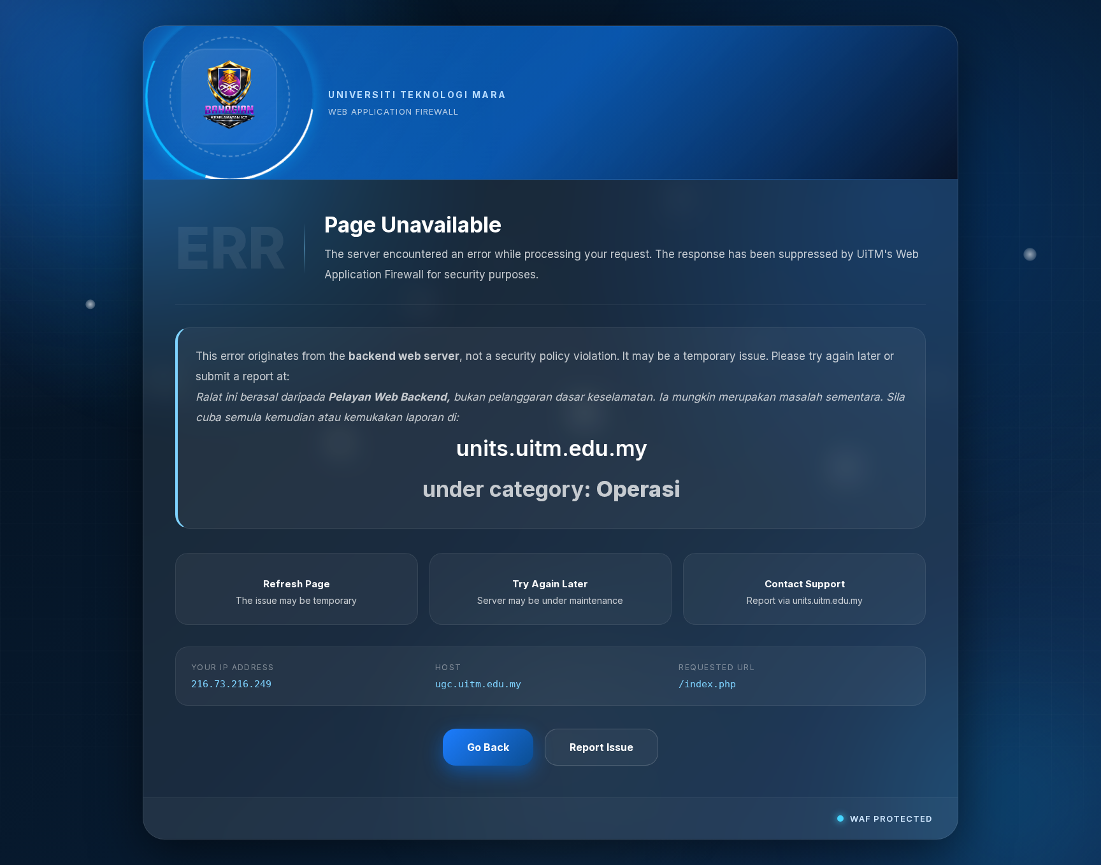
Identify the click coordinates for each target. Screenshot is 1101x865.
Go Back (488, 747)
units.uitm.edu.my (551, 448)
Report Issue (601, 747)
